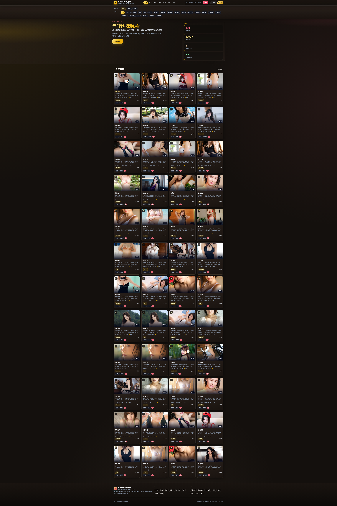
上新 (160, 2)
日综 (202, 493)
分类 (169, 2)
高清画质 (156, 12)
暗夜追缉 (145, 91)
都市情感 (152, 15)
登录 (214, 2)
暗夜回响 (145, 362)
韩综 (197, 493)
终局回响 (117, 328)
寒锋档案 (173, 294)
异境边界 (145, 396)
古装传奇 (145, 15)
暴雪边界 (117, 294)
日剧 (219, 490)
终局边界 (117, 362)
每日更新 (190, 12)
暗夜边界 (173, 328)
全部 (123, 8)
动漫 (145, 12)
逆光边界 (200, 261)
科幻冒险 (138, 15)
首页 (145, 2)
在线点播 (170, 12)
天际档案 (200, 159)
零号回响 (145, 159)
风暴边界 (117, 125)
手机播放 (177, 12)
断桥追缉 (117, 261)
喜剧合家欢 (131, 15)
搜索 (174, 2)
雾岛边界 (200, 294)
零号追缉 (200, 396)
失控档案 (200, 125)
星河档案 (145, 227)
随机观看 (117, 41)
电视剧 (134, 12)
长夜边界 (145, 464)
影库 (164, 2)
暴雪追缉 (145, 430)
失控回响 (173, 227)
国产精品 (197, 12)
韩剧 (214, 490)
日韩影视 (218, 12)
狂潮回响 (200, 193)
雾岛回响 (145, 261)
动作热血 (159, 15)
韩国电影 (200, 490)
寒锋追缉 (173, 159)
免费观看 (163, 12)
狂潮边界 (145, 328)
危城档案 (117, 430)
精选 (150, 2)
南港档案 (200, 430)
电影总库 (193, 490)
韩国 (135, 8)
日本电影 (207, 490)
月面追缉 (200, 91)
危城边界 (173, 430)
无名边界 (117, 227)
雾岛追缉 (173, 464)
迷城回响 (117, 159)
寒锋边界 (117, 396)
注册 (221, 2)
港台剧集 (204, 12)
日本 (129, 8)
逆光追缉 (173, 261)
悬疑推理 (124, 15)
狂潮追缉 (173, 396)
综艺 (140, 12)
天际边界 (173, 125)
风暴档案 (145, 125)
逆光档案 (173, 362)
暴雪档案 (173, 91)
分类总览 (177, 490)
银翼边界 (200, 464)
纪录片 (150, 12)
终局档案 (117, 91)
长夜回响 (200, 362)
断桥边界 (200, 328)
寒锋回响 (117, 464)
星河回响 (145, 294)
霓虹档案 (117, 193)
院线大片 (184, 12)
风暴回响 (173, 193)
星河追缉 (200, 227)
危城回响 (145, 193)
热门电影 (128, 12)
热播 (155, 2)
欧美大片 (211, 12)
